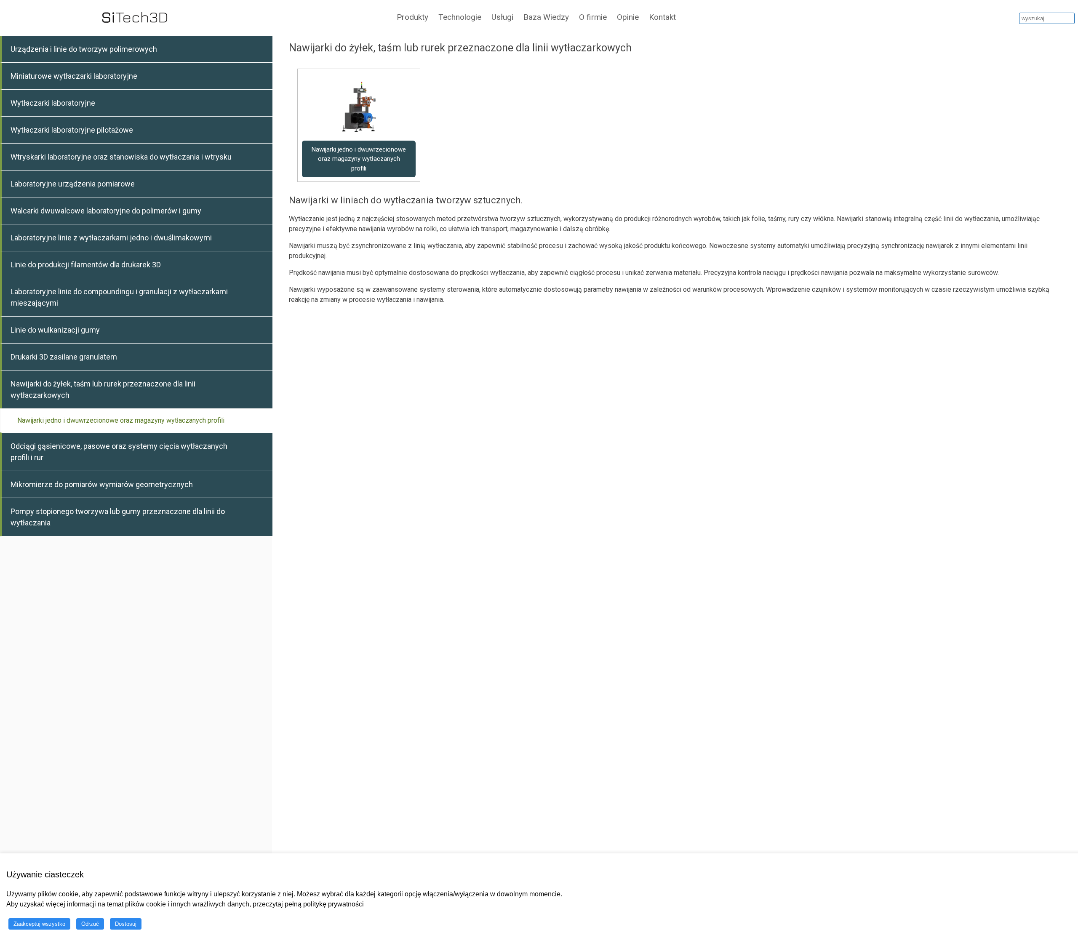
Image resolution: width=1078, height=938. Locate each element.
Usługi (502, 17)
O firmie (593, 17)
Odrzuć (90, 924)
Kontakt (662, 17)
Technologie (459, 17)
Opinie (628, 17)
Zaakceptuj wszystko (39, 924)
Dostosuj (125, 924)
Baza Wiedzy (546, 17)
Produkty (412, 17)
